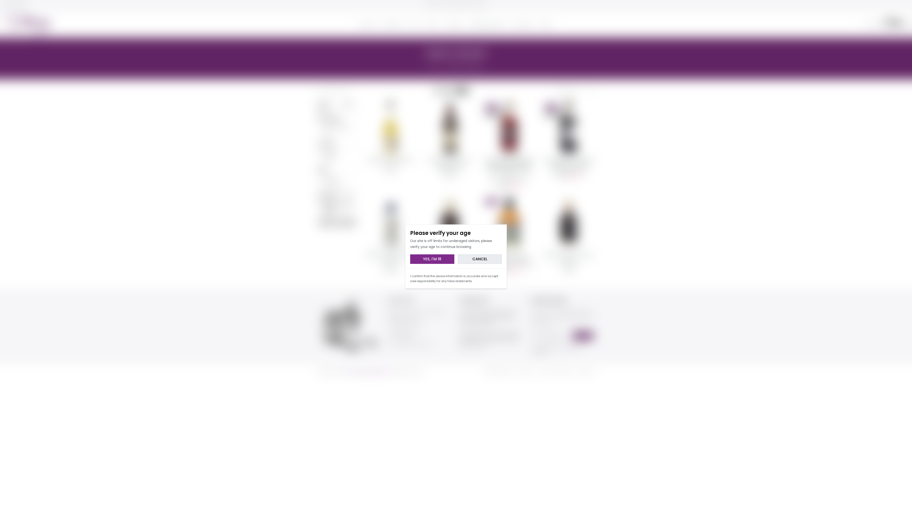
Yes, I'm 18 (432, 259)
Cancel (479, 259)
